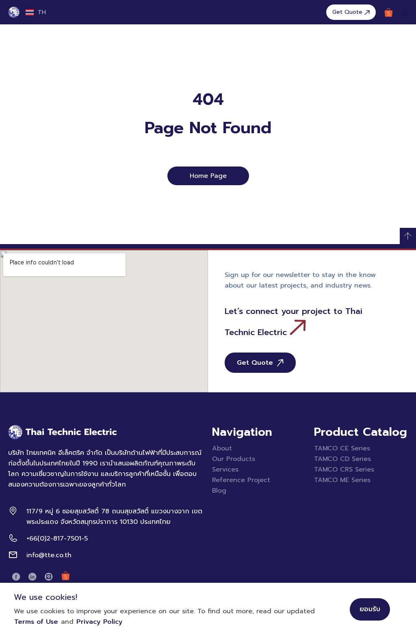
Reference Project (241, 480)
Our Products (233, 459)
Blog (219, 490)
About (222, 448)
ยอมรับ (370, 609)
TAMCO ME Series (342, 480)
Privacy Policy (99, 622)
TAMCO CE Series (342, 448)
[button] (404, 12)
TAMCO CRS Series (344, 469)
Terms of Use (36, 622)
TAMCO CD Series (342, 459)
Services (225, 469)
